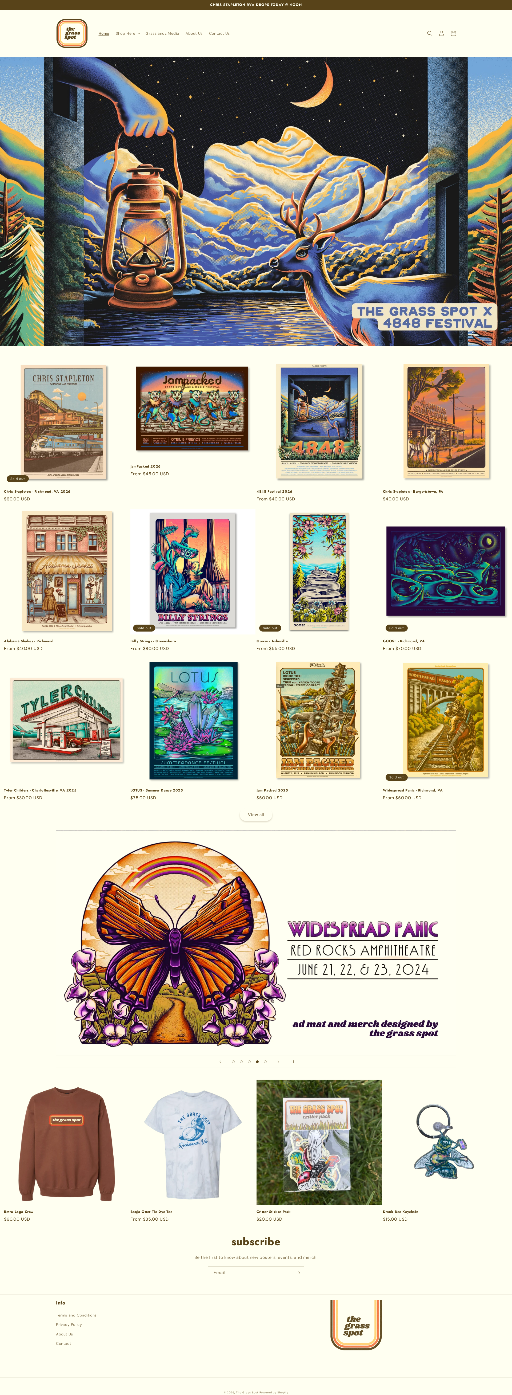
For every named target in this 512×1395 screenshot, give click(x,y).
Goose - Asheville (272, 641)
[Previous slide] (220, 1062)
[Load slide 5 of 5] (265, 1062)
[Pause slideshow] (292, 1062)
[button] (127, 33)
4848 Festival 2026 (275, 491)
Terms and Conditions (76, 1315)
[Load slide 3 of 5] (249, 1062)
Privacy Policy (69, 1324)
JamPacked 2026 (145, 466)
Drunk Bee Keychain (400, 1212)
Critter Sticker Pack (274, 1212)
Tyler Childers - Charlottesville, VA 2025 (40, 790)
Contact (63, 1343)
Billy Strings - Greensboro (153, 641)
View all (256, 814)
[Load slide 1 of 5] (233, 1062)
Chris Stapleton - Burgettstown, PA (413, 491)
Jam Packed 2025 (272, 790)
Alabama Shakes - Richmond (29, 641)
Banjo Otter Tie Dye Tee (151, 1212)
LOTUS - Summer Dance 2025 (156, 790)
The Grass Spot (247, 1392)
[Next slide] (278, 1062)
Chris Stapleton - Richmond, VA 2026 (37, 491)
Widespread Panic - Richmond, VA (413, 790)
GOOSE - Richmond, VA (404, 641)
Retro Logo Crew (19, 1212)
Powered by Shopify (274, 1392)
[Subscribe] (298, 1273)
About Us (64, 1334)
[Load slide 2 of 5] (241, 1062)
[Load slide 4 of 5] (257, 1062)
